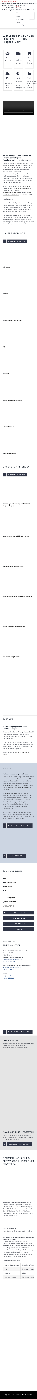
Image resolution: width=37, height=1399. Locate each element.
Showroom (20, 779)
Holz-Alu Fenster (28, 785)
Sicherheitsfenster (23, 787)
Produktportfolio (15, 802)
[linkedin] (17, 1390)
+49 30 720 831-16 (9, 969)
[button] (23, 25)
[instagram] (20, 1390)
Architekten (6, 793)
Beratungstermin (25, 814)
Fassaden (6, 789)
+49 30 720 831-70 (9, 961)
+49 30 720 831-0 (8, 978)
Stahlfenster (9, 787)
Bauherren (14, 793)
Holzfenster (18, 785)
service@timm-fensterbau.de (12, 967)
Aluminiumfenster (8, 785)
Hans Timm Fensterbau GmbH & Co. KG (19, 1395)
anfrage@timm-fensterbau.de (12, 959)
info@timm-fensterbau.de (11, 976)
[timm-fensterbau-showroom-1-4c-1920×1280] (18, 830)
